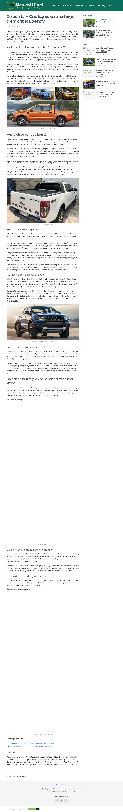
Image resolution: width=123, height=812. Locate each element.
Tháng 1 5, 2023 (101, 54)
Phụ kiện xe (90, 6)
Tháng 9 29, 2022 (14, 26)
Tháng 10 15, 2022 (102, 37)
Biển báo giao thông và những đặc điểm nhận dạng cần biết (105, 94)
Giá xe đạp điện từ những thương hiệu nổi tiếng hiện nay (31, 746)
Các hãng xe (67, 6)
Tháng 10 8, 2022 (102, 26)
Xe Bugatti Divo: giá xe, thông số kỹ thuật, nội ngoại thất (105, 72)
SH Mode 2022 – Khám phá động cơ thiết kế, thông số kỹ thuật (104, 33)
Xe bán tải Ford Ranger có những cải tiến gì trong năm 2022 (106, 61)
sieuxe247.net (24, 809)
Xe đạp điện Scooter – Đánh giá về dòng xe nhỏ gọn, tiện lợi (105, 22)
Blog (111, 6)
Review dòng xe (53, 6)
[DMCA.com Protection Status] (34, 809)
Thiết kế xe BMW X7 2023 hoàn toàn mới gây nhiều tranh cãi (105, 83)
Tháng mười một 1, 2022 (104, 88)
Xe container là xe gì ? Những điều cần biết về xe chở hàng (32, 743)
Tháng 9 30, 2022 (102, 65)
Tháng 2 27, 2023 (102, 77)
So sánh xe (79, 6)
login (13, 776)
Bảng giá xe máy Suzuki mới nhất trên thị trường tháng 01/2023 (105, 50)
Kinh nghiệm (101, 6)
